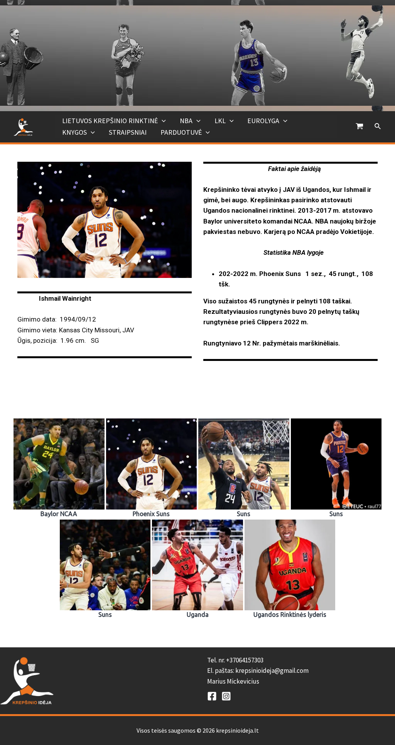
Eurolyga (263, 120)
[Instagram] (226, 696)
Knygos (74, 132)
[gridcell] (301, 671)
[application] (162, 121)
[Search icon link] (378, 127)
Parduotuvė (181, 132)
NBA (186, 120)
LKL (220, 120)
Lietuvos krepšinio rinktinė (110, 120)
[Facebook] (212, 696)
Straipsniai (128, 132)
